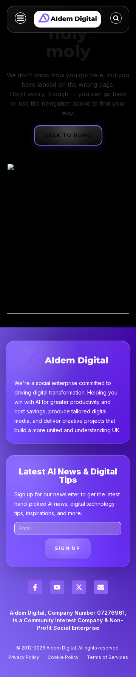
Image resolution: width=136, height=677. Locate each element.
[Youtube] (57, 587)
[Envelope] (101, 587)
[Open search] (116, 18)
